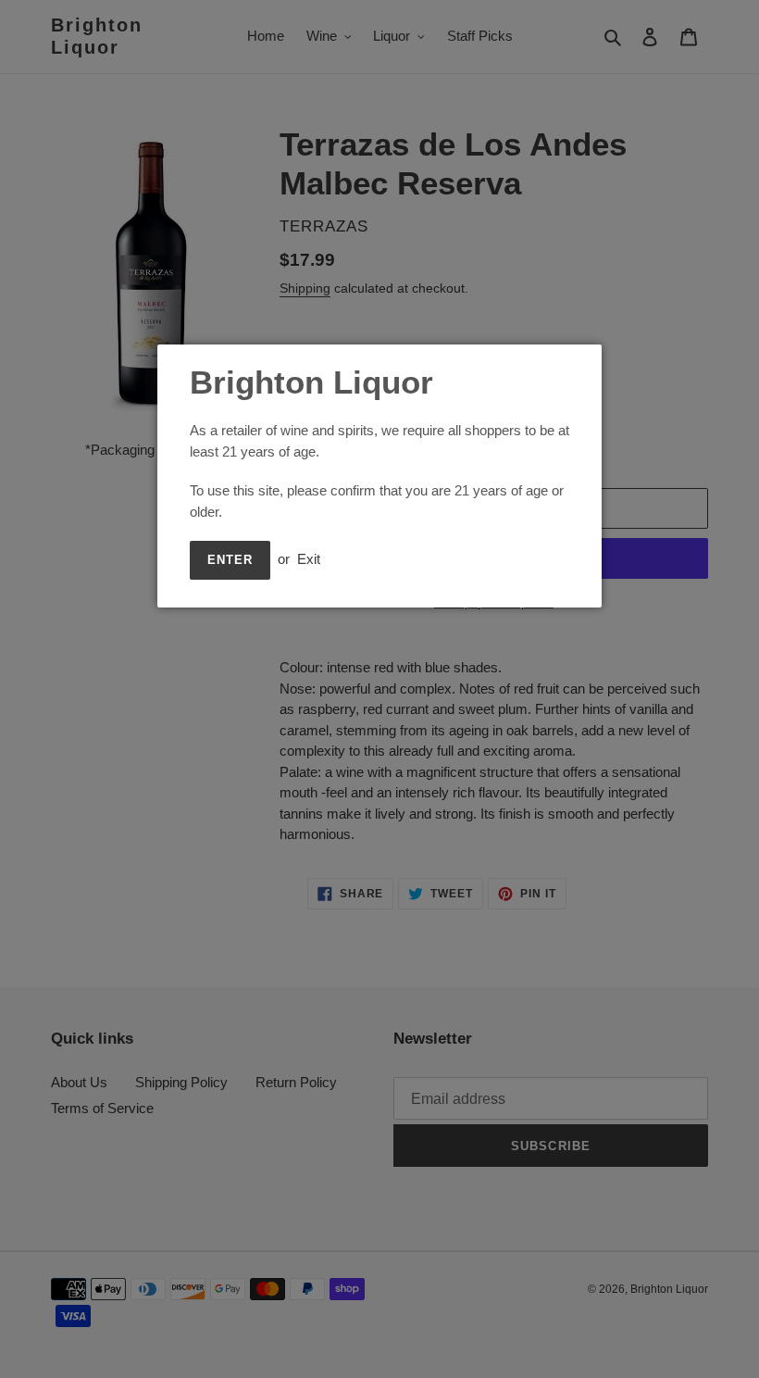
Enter (230, 560)
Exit (308, 559)
